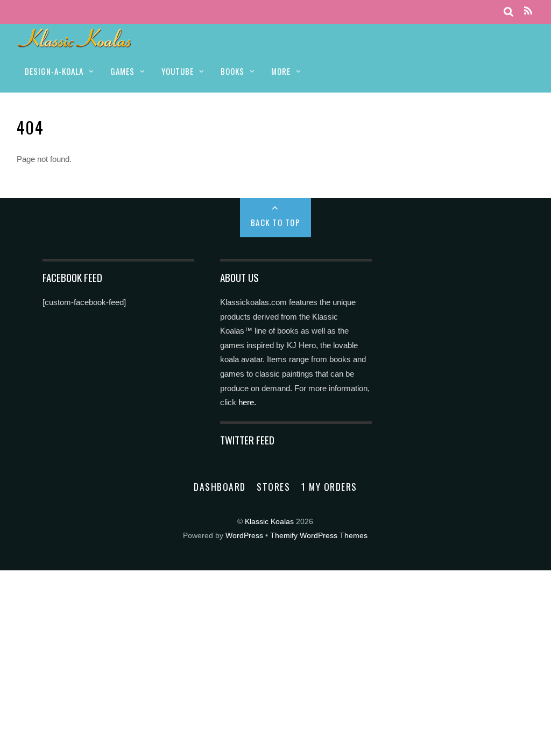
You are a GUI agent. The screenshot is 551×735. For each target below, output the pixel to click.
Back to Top (276, 222)
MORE (281, 71)
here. (247, 402)
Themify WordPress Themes (319, 536)
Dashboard (220, 486)
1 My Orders (329, 486)
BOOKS (232, 71)
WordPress (244, 536)
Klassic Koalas (269, 522)
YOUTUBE (177, 71)
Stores (273, 486)
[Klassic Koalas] (74, 42)
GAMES (122, 71)
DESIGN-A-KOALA (54, 71)
